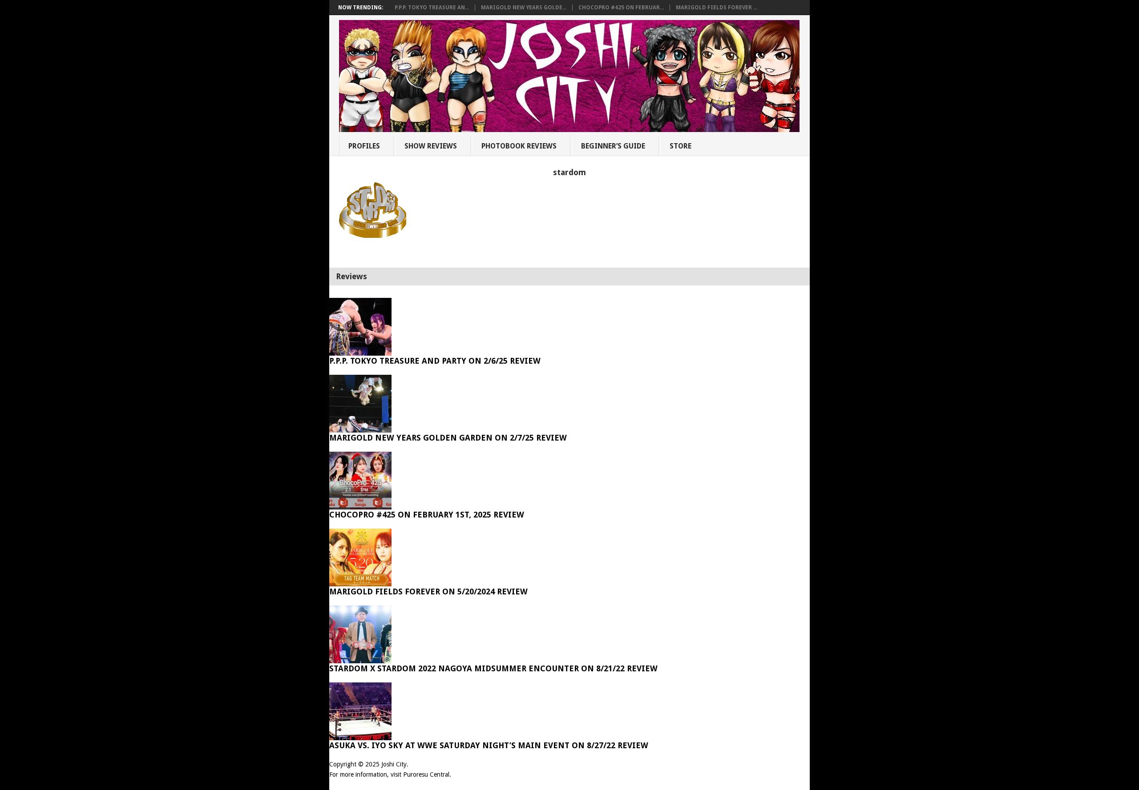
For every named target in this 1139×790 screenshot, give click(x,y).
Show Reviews (430, 146)
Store (680, 146)
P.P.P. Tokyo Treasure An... (432, 7)
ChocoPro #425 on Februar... (621, 7)
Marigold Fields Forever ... (716, 7)
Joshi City (394, 764)
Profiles (364, 146)
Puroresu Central (426, 774)
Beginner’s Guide (613, 146)
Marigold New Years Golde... (523, 7)
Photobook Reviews (519, 146)
